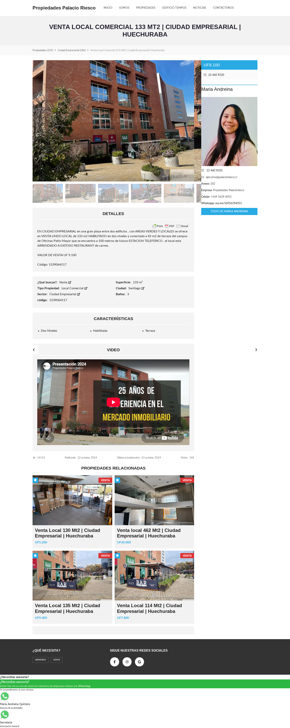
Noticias (199, 8)
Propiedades (145, 8)
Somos (124, 8)
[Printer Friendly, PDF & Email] (170, 226)
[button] (256, 349)
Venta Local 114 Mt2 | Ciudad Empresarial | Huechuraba (149, 608)
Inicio (108, 8)
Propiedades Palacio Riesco (64, 7)
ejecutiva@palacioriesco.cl (221, 177)
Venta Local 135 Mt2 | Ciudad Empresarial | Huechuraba (67, 608)
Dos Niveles (49, 330)
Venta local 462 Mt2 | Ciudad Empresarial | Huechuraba (149, 533)
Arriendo (40, 660)
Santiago (134, 288)
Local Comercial (73, 288)
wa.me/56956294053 (228, 203)
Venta (63, 282)
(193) (43, 50)
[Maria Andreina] (229, 131)
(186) (72, 50)
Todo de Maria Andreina (229, 211)
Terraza (150, 330)
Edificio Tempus (174, 8)
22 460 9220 (216, 75)
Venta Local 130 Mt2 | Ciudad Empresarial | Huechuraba (67, 533)
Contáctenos (223, 8)
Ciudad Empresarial (63, 294)
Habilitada (100, 330)
